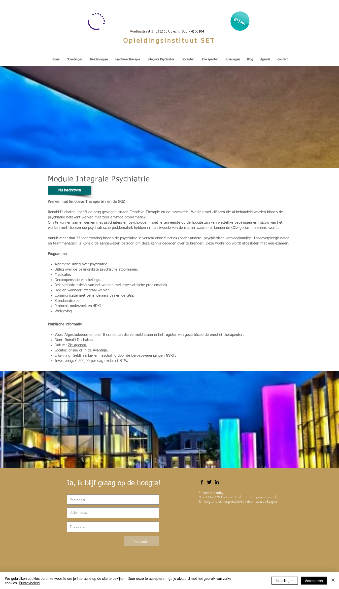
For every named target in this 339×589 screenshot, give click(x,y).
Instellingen (285, 580)
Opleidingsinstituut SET (169, 41)
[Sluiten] (333, 580)
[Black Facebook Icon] (202, 482)
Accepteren (314, 580)
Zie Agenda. (77, 345)
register (171, 335)
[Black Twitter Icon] (209, 482)
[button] (240, 21)
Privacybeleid (29, 582)
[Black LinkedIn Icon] (217, 482)
